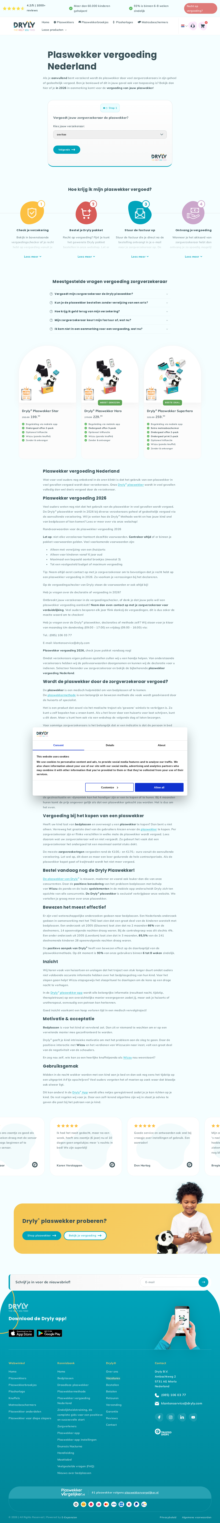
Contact (111, 1424)
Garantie (112, 1411)
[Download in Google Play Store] (49, 1334)
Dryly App (80, 1092)
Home (12, 1371)
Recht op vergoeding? (195, 8)
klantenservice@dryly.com (181, 1403)
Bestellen (112, 1385)
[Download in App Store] (21, 1334)
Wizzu (127, 1057)
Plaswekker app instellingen (77, 1439)
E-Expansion (69, 1517)
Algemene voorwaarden (196, 1517)
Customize (107, 787)
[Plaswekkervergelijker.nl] (73, 1492)
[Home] (18, 1310)
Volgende (64, 149)
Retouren (112, 1398)
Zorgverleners (67, 1426)
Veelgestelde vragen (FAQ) (75, 1466)
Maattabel (64, 1459)
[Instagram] (170, 1420)
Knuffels (14, 1398)
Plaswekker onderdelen (25, 1411)
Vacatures (113, 1378)
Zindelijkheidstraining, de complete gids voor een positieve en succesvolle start (80, 1414)
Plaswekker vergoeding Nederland (73, 1400)
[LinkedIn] (182, 1420)
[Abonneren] (203, 1282)
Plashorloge (17, 1391)
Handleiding (65, 1453)
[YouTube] (193, 1420)
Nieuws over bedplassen (74, 1473)
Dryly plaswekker (131, 484)
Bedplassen (65, 1378)
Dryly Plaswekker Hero (103, 411)
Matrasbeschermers (22, 1404)
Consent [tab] (58, 745)
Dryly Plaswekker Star (40, 411)
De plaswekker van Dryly (61, 879)
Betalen (111, 1391)
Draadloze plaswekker (73, 1385)
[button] (54, 30)
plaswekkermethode (62, 695)
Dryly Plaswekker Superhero (170, 411)
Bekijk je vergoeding (82, 1235)
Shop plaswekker (39, 1235)
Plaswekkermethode (71, 1391)
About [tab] (161, 745)
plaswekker (149, 829)
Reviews (112, 1418)
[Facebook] (159, 1420)
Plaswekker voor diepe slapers (30, 1418)
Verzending (114, 1404)
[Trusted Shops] (12, 1165)
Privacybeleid (168, 1517)
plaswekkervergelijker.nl (142, 1492)
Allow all (159, 787)
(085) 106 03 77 (173, 1395)
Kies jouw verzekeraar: (69, 126)
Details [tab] (110, 745)
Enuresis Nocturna (69, 1446)
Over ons (112, 1371)
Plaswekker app (68, 1433)
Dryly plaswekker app (67, 992)
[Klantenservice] (192, 25)
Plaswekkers (17, 1378)
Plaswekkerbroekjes (23, 1385)
